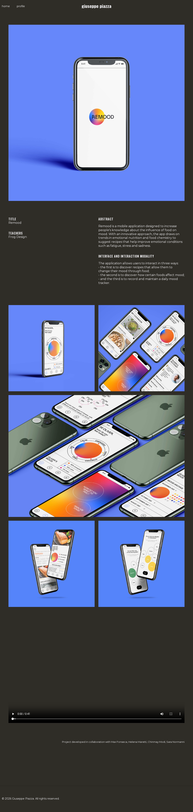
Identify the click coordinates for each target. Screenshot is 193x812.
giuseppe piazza (96, 5)
